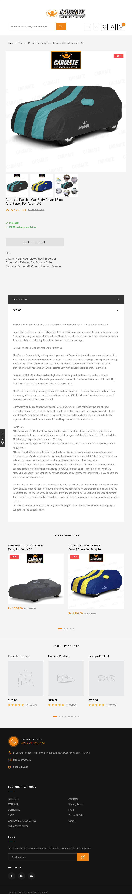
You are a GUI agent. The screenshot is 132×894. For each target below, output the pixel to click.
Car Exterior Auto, (41, 262)
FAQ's (71, 810)
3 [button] (67, 628)
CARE (11, 815)
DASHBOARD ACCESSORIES (22, 821)
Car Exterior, (22, 262)
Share (3, 436)
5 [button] (73, 628)
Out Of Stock (35, 242)
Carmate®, (24, 266)
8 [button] (78, 716)
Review (17, 310)
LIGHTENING (14, 810)
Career (71, 821)
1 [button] (60, 628)
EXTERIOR (13, 804)
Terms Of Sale (75, 815)
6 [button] (72, 716)
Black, (41, 258)
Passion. (56, 266)
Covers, (35, 266)
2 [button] (64, 628)
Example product (18, 656)
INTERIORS (13, 799)
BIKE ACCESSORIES (18, 826)
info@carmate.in (22, 760)
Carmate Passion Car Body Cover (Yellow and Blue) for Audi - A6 (85, 549)
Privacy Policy (75, 804)
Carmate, (11, 266)
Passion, (46, 266)
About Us (73, 799)
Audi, (26, 258)
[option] (66, 111)
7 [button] (75, 716)
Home (11, 43)
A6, (20, 258)
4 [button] (70, 628)
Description (20, 299)
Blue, (48, 258)
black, (33, 258)
